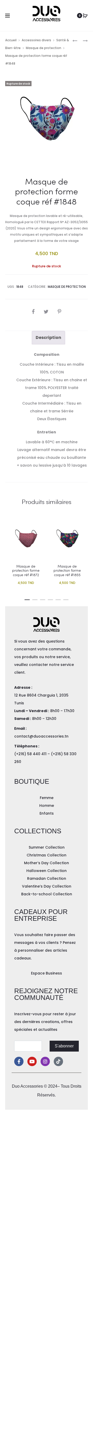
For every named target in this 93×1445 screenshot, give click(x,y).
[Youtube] (32, 1061)
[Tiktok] (58, 1061)
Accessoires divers (36, 40)
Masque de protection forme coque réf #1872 (26, 570)
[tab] (48, 337)
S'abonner (64, 1046)
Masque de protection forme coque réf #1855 (67, 570)
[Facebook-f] (19, 1061)
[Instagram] (45, 1061)
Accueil (11, 40)
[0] (85, 15)
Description (48, 337)
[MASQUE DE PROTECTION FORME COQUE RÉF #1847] (75, 40)
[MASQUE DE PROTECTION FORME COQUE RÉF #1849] (83, 40)
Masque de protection (43, 48)
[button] (27, 599)
